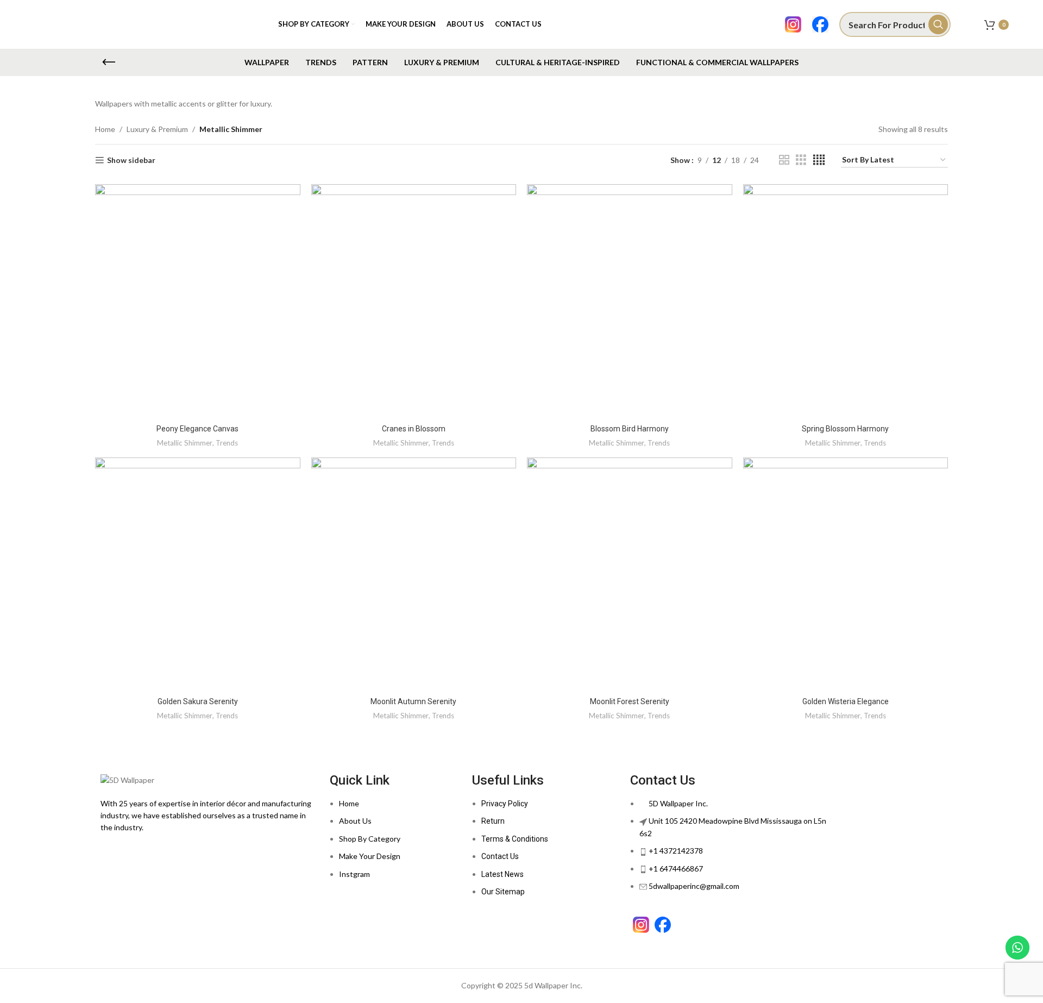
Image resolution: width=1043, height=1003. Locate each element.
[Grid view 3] (801, 160)
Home (105, 129)
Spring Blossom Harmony (845, 428)
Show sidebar (131, 160)
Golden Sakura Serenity (198, 701)
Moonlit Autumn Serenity (413, 701)
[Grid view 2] (784, 160)
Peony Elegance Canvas (197, 428)
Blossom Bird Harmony (629, 428)
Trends (227, 442)
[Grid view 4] (819, 160)
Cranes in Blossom (413, 428)
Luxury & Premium (157, 129)
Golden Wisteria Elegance (845, 701)
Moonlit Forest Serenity (629, 701)
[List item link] (395, 844)
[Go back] (108, 62)
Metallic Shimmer (184, 442)
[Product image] (845, 574)
